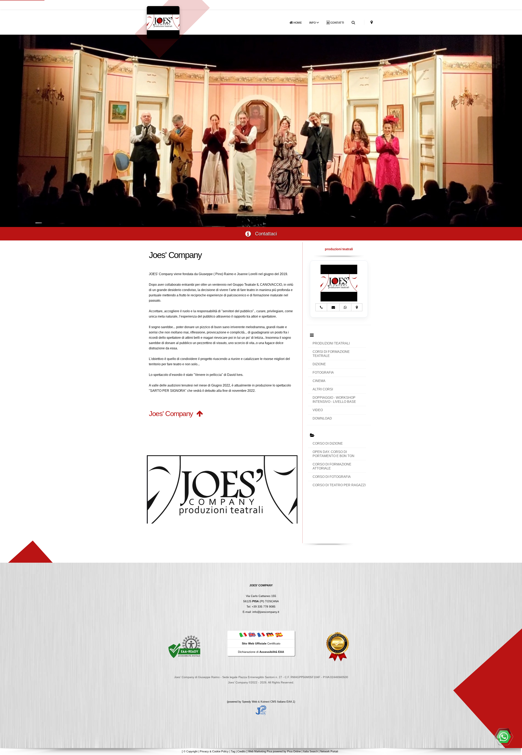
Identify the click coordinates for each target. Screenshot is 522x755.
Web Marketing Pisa (260, 751)
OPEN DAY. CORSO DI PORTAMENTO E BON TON (333, 454)
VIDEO (318, 410)
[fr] (261, 634)
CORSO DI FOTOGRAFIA (332, 476)
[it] (243, 634)
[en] (252, 634)
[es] (279, 634)
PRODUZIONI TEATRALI (331, 343)
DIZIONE (319, 364)
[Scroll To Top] (515, 750)
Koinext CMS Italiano (273, 701)
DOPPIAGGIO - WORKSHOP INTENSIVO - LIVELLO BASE (334, 399)
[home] (174, 22)
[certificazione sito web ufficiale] (337, 646)
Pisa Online (294, 751)
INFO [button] (313, 22)
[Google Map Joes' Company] (371, 22)
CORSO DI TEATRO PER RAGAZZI (339, 485)
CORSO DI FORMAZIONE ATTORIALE (332, 466)
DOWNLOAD (322, 418)
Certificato (261, 643)
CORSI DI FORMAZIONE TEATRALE (331, 354)
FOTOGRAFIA (323, 372)
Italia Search (310, 751)
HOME (297, 22)
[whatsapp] (503, 736)
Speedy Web (249, 701)
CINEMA (319, 381)
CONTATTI (337, 22)
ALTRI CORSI (323, 389)
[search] (353, 22)
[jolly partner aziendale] (261, 710)
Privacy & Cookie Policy (214, 751)
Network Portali (329, 751)
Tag (233, 751)
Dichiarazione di (261, 651)
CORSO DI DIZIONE (328, 443)
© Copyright (191, 751)
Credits (241, 751)
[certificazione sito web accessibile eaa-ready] (184, 646)
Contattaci (264, 233)
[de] (270, 634)
